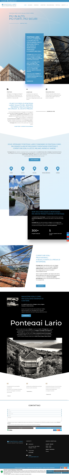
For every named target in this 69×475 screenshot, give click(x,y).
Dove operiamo (34, 159)
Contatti (63, 5)
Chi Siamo (30, 5)
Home (25, 5)
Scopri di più (51, 111)
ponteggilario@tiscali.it (34, 456)
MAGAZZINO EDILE (50, 5)
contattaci (23, 23)
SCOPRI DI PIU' (30, 81)
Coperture (43, 5)
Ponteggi (36, 5)
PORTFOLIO (58, 5)
